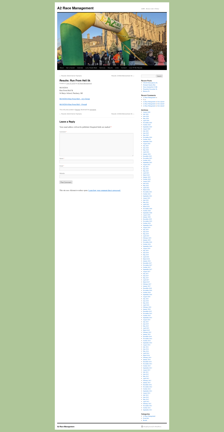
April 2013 (146, 378)
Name (62, 158)
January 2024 (146, 154)
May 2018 (146, 255)
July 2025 (146, 131)
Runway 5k (146, 91)
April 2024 (146, 152)
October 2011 (147, 408)
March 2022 (146, 190)
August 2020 (146, 215)
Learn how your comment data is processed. (104, 190)
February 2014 (147, 357)
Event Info (146, 418)
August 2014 (146, 345)
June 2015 (146, 324)
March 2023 (146, 175)
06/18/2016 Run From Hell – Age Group (75, 98)
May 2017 (146, 278)
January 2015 (146, 334)
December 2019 (147, 219)
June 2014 (146, 349)
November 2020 (147, 208)
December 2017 (147, 263)
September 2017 (147, 269)
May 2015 (146, 326)
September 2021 (147, 196)
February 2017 (147, 284)
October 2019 (147, 223)
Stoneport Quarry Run (149, 85)
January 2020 (146, 217)
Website (62, 173)
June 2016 (146, 301)
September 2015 (147, 317)
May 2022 (146, 185)
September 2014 (147, 343)
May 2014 (146, 351)
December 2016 (147, 288)
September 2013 (147, 368)
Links (117, 68)
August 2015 (146, 320)
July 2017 (146, 273)
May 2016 (146, 303)
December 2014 (147, 336)
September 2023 (147, 162)
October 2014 (147, 341)
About (62, 68)
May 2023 (146, 171)
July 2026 (146, 114)
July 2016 (146, 299)
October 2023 (147, 160)
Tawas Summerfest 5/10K (150, 87)
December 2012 (147, 385)
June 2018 (146, 252)
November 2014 (147, 338)
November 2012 (147, 387)
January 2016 (146, 309)
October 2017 (147, 267)
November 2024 (147, 137)
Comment (63, 132)
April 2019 (146, 236)
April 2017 (146, 280)
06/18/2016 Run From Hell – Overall (73, 104)
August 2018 (146, 248)
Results (110, 68)
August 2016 (146, 296)
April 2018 (146, 257)
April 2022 (146, 187)
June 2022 (146, 183)
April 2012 (146, 401)
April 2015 (146, 328)
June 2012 (146, 397)
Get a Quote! (70, 68)
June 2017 (146, 276)
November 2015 (147, 313)
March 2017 (146, 282)
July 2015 (146, 322)
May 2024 (146, 150)
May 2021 (146, 202)
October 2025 (147, 125)
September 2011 (147, 410)
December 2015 (147, 311)
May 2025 (146, 135)
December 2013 (147, 361)
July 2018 (146, 250)
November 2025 (147, 122)
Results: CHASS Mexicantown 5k (122, 76)
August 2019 (146, 227)
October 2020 (147, 211)
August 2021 (146, 198)
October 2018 (147, 244)
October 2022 (147, 179)
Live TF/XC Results (135, 68)
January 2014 (146, 359)
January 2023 (146, 177)
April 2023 (146, 173)
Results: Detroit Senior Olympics (71, 76)
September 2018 (147, 246)
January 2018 (146, 261)
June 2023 (146, 169)
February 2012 (147, 403)
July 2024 (146, 146)
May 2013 (146, 376)
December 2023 (147, 156)
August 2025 (146, 129)
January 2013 (146, 382)
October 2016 (147, 292)
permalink (93, 110)
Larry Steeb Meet (91, 68)
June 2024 (146, 148)
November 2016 (147, 290)
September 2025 (147, 127)
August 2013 (146, 370)
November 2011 (147, 405)
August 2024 (146, 143)
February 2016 (147, 307)
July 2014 (146, 347)
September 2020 (147, 213)
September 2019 (147, 225)
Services (102, 68)
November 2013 (147, 364)
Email (62, 166)
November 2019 (147, 221)
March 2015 (146, 330)
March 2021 (146, 206)
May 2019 (146, 234)
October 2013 (147, 366)
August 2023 (146, 164)
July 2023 (146, 166)
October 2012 (147, 389)
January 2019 (146, 240)
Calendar (80, 68)
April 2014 (146, 353)
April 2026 (146, 120)
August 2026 (146, 112)
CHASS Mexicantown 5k (150, 83)
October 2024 (147, 139)
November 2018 (147, 242)
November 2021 (147, 192)
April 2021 (146, 204)
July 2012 (146, 395)
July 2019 (146, 229)
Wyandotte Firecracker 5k (150, 89)
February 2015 (147, 332)
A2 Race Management (75, 7)
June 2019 (146, 231)
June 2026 (146, 116)
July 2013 (146, 372)
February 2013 (147, 380)
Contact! (124, 68)
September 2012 (147, 391)
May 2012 (146, 399)
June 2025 (146, 133)
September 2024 (147, 141)
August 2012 (146, 393)
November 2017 (147, 265)
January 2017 (146, 286)
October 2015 (147, 315)
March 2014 (146, 355)
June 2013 (146, 374)
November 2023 (147, 158)
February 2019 (147, 238)
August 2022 (146, 181)
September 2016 (147, 294)
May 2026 (146, 118)
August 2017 (146, 271)
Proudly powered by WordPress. (153, 426)
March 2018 (146, 259)
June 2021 (146, 200)
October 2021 (147, 194)
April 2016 (146, 305)
